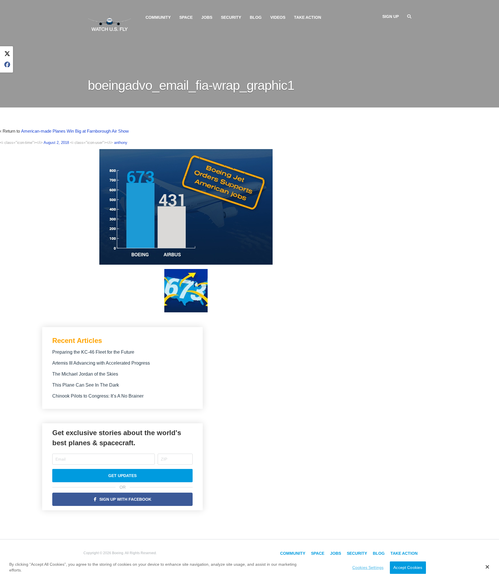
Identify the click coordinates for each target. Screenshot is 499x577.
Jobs (206, 17)
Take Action (307, 17)
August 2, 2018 (56, 142)
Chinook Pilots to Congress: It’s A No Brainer (98, 396)
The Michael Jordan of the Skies (85, 374)
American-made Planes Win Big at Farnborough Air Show (75, 131)
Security (231, 17)
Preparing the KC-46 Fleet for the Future (93, 352)
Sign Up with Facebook (125, 499)
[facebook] (7, 65)
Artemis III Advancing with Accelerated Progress (101, 363)
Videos (277, 17)
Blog (256, 17)
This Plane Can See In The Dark (85, 385)
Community (158, 17)
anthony (120, 142)
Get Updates (122, 475)
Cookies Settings (367, 567)
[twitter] (7, 54)
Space (186, 17)
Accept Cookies (407, 567)
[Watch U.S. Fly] (109, 23)
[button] (487, 566)
